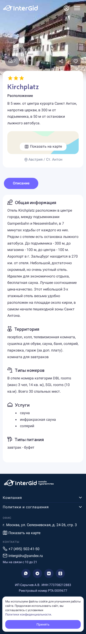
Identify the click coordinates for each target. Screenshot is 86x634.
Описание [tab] (21, 183)
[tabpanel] (43, 328)
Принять (43, 624)
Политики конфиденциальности (28, 614)
